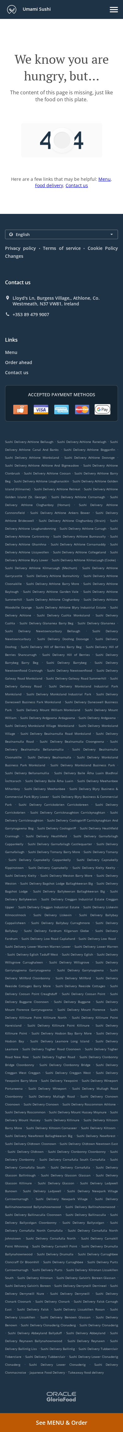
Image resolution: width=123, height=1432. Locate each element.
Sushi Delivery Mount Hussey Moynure (78, 1112)
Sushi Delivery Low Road (97, 938)
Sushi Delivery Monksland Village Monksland (39, 725)
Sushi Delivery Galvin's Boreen (28, 1285)
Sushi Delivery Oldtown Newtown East (89, 1143)
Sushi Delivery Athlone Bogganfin (89, 449)
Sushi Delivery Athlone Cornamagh (78, 497)
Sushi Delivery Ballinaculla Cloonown (33, 1214)
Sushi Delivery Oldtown (26, 1151)
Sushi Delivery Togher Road (54, 1057)
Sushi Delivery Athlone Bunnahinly (52, 576)
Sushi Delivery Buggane (72, 1001)
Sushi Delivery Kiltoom (98, 1128)
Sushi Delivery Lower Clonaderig (57, 1364)
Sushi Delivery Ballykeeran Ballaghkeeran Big (68, 891)
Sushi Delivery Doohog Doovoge (63, 639)
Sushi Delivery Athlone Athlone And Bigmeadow (42, 465)
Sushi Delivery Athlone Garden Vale (51, 591)
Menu (104, 179)
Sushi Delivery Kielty (20, 875)
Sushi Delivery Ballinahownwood (90, 1207)
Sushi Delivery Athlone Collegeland (79, 552)
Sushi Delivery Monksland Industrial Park (58, 694)
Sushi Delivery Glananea (96, 623)
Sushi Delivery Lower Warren (96, 946)
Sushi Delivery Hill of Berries (66, 654)
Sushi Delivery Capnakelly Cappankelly (39, 859)
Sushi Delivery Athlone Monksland (32, 457)
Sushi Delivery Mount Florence (81, 1009)
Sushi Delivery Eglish (77, 954)
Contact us (77, 185)
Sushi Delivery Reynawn (86, 1341)
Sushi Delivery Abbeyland (85, 1333)
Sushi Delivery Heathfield (46, 836)
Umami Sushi (36, 9)
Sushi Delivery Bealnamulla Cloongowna (72, 741)
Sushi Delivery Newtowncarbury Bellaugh (42, 631)
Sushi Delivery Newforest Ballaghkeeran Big (38, 1136)
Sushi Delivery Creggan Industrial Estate (48, 907)
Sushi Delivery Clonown (41, 1104)
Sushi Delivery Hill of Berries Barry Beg (51, 647)
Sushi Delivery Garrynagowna (80, 970)
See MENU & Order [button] (61, 1422)
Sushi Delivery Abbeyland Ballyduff (35, 1333)
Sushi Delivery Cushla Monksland (63, 615)
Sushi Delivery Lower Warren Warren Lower (38, 946)
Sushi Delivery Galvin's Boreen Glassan (86, 1278)
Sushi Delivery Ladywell (42, 1191)
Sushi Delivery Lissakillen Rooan (79, 1309)
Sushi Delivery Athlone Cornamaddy (78, 544)
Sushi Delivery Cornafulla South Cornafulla (72, 1159)
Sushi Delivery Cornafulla (70, 1167)
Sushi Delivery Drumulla (55, 1254)
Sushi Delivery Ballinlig (58, 1349)
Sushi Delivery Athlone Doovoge (89, 457)
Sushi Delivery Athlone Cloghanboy (52, 599)
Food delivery (49, 185)
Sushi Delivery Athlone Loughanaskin (41, 481)
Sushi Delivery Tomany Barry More (54, 852)
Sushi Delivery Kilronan (34, 1278)
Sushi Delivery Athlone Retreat (57, 489)
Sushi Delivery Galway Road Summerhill (76, 678)
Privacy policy (20, 248)
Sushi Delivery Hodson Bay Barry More (62, 1033)
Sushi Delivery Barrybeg (66, 662)
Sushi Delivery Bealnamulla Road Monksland (55, 733)
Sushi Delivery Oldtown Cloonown (30, 1143)
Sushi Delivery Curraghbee (63, 1262)
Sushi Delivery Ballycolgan (83, 1222)
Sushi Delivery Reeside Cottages (81, 986)
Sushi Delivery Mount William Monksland (48, 710)
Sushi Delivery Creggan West (68, 1072)
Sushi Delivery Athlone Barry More (52, 583)
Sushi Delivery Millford (73, 978)
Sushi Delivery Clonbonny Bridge (65, 1065)
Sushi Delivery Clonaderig (98, 1325)
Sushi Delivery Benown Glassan (65, 1317)
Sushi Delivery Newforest (96, 1136)
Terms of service (62, 248)
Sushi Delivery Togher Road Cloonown (51, 1049)
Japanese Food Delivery (48, 1372)
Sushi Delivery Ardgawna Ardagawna (47, 718)
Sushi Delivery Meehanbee (44, 789)
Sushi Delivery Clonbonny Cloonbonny (77, 1151)
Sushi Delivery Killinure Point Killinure (58, 1025)
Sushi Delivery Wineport (47, 1088)
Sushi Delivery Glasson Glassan (66, 1175)
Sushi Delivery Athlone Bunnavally (79, 536)
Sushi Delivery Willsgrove (69, 962)
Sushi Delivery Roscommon (25, 1112)
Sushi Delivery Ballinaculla (86, 1214)
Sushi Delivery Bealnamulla (49, 757)
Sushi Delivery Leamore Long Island (59, 1041)
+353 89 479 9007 (31, 314)
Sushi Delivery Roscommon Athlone (89, 1104)
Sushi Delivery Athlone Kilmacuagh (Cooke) (84, 560)
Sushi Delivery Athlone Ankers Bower (60, 512)
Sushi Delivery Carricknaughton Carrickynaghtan (67, 812)
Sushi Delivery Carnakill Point (54, 1246)
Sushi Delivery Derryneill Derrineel (80, 1285)
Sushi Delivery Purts (47, 1270)
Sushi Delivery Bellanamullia (27, 773)
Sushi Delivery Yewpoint (59, 1080)
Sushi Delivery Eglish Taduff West (32, 954)
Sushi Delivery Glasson (56, 1183)
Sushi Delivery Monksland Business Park (82, 765)
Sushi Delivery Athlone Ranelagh (81, 441)
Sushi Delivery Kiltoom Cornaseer (51, 1128)
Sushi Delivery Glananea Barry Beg (46, 623)
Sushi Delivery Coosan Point (83, 994)
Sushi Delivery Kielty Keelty (94, 867)
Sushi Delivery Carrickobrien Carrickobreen (53, 804)
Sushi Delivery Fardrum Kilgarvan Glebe (56, 930)
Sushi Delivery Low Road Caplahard (48, 938)
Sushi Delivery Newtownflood (69, 670)
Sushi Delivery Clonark (52, 1301)
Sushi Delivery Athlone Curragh (83, 528)
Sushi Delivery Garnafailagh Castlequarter (60, 844)
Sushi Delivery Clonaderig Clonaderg (48, 1325)
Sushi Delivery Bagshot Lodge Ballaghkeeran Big (56, 883)
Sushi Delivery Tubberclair (45, 1356)
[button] (114, 9)
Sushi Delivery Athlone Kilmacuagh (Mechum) (41, 568)
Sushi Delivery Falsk (33, 1309)
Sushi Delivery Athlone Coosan (47, 473)
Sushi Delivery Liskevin (52, 915)
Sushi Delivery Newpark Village (62, 1199)
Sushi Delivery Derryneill (70, 1293)
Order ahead (18, 362)
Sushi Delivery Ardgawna (97, 718)
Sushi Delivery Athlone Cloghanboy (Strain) (72, 520)
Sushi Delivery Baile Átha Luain (49, 781)
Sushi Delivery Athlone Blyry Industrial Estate (71, 607)
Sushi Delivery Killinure (62, 1120)
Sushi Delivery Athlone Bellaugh (29, 441)
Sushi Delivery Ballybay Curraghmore (60, 923)
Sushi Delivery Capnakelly (48, 867)
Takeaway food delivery (86, 1372)
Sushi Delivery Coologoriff (56, 828)
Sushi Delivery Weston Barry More (66, 875)
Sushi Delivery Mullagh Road (52, 1096)
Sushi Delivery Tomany (101, 852)
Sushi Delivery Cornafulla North (51, 1238)
